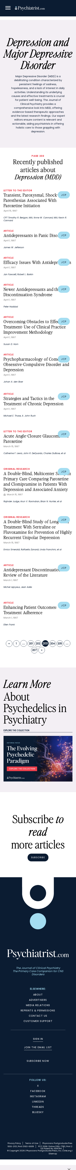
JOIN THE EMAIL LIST (38, 1047)
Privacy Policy (14, 1143)
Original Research (17, 469)
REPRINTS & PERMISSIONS (38, 1010)
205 (60, 643)
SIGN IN (38, 1039)
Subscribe (38, 857)
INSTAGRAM (38, 1096)
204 (52, 643)
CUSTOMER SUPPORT (38, 1021)
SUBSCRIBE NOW (38, 1061)
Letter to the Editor (18, 190)
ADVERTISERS (38, 1000)
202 (38, 643)
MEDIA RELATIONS (38, 1005)
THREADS (38, 1107)
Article (9, 230)
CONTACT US (38, 1016)
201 (31, 643)
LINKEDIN (38, 1101)
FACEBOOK (37, 1091)
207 (34, 650)
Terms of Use (31, 1143)
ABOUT (38, 994)
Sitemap (53, 1153)
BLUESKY (38, 1112)
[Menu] (8, 8)
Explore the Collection (16, 730)
